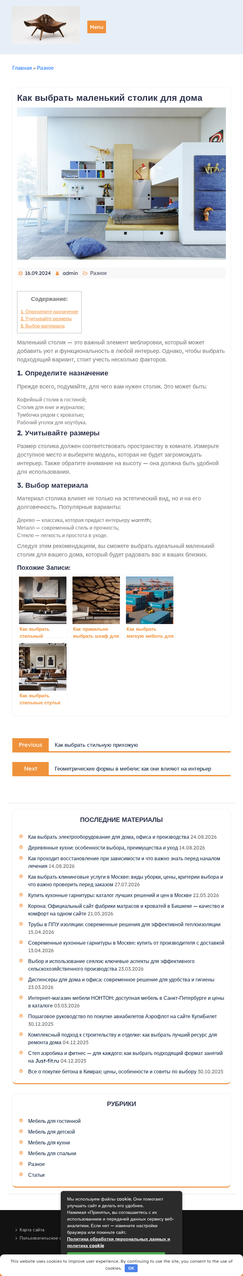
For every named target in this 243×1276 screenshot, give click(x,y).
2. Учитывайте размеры (46, 319)
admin (70, 273)
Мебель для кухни (49, 1142)
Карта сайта (32, 1229)
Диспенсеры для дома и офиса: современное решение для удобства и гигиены (121, 979)
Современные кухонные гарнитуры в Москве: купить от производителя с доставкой (126, 943)
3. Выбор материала (43, 326)
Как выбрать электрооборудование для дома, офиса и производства (108, 837)
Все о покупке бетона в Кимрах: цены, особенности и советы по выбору (112, 1071)
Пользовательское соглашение (52, 1237)
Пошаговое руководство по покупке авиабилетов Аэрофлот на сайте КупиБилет (122, 1016)
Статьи (36, 1175)
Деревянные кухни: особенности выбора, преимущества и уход (103, 847)
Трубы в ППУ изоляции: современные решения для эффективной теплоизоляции (124, 924)
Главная (22, 68)
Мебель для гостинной (54, 1121)
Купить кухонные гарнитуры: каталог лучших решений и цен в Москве (110, 895)
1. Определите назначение (49, 312)
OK (131, 1268)
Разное (45, 68)
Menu (96, 27)
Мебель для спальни (52, 1153)
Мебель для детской (51, 1132)
